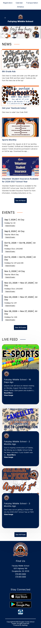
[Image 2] (6, 36)
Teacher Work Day (11, 235)
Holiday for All (9, 223)
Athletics (20, 7)
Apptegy (25, 625)
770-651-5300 (20, 574)
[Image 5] (15, 36)
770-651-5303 (20, 577)
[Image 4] (12, 36)
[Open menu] (5, 18)
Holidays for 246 (10, 317)
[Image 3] (9, 36)
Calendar (19, 3)
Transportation (32, 3)
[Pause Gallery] (37, 35)
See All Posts (20, 535)
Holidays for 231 (10, 303)
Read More (8, 393)
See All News (21, 201)
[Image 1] (3, 36)
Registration (8, 3)
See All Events (20, 327)
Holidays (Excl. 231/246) (13, 249)
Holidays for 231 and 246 (13, 263)
